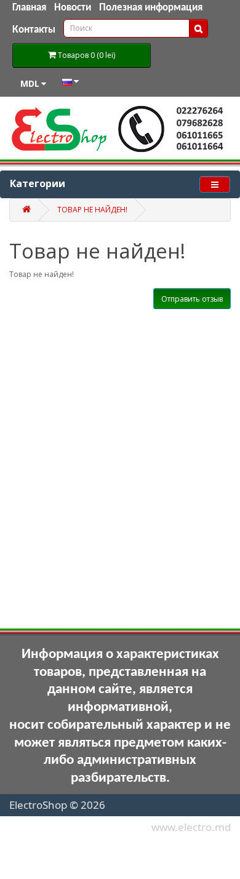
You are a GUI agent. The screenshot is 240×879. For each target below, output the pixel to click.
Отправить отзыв (192, 299)
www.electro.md (191, 827)
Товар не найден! (92, 209)
